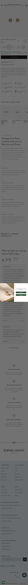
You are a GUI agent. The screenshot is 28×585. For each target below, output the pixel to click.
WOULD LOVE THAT (21, 292)
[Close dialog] (27, 283)
